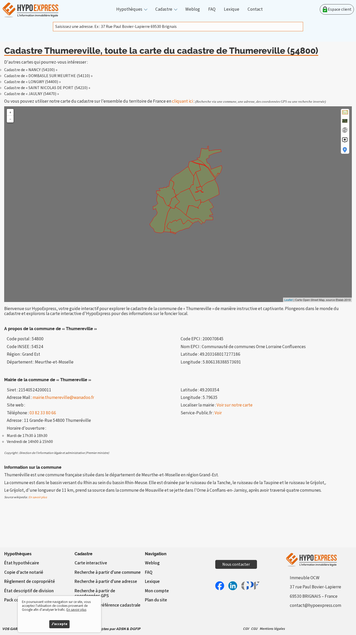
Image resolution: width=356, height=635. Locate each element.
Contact (255, 9)
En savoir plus (38, 497)
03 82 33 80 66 (42, 413)
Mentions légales (272, 628)
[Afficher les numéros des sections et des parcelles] (344, 140)
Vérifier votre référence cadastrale (107, 605)
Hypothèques (129, 9)
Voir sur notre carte (235, 405)
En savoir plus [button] (76, 609)
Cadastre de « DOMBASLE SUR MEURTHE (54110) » (48, 76)
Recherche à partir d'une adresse (106, 581)
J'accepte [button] (59, 623)
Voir (218, 413)
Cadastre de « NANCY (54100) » (30, 70)
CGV (246, 628)
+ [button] (10, 112)
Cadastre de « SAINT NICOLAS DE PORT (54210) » (47, 88)
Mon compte (157, 591)
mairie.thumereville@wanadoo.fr (63, 397)
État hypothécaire (21, 563)
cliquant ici (182, 101)
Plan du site (156, 600)
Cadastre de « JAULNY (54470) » (31, 94)
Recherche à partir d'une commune (108, 572)
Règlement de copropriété (29, 581)
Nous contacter (236, 564)
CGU (254, 628)
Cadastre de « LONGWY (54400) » (32, 82)
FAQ (212, 9)
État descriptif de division (29, 591)
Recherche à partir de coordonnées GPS (95, 593)
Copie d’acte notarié (23, 572)
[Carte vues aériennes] (344, 121)
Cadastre (163, 9)
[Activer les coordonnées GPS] (344, 130)
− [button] (10, 119)
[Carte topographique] (345, 112)
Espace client (340, 9)
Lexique (231, 9)
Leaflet (288, 300)
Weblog (192, 9)
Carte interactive (91, 563)
